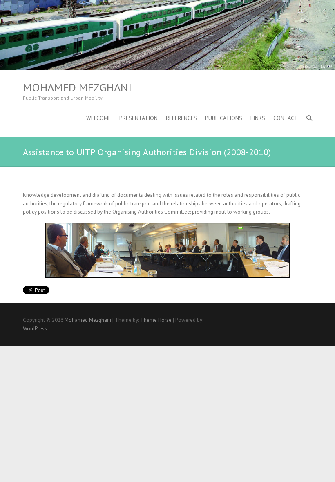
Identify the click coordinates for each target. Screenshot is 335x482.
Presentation (138, 118)
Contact (285, 118)
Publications (223, 118)
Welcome (98, 118)
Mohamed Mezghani (77, 87)
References (181, 118)
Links (257, 118)
